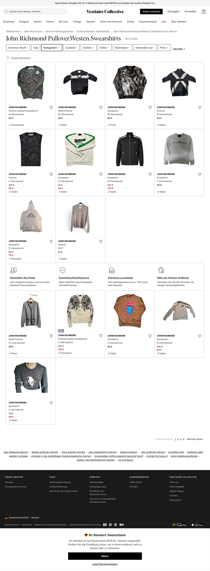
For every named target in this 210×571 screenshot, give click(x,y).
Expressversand (147, 21)
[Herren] (56, 21)
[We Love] (70, 21)
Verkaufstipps (96, 482)
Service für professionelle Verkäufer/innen (102, 500)
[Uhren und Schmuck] (124, 21)
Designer (24, 21)
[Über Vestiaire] (189, 21)
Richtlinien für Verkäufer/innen (98, 493)
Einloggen (174, 11)
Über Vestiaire (178, 21)
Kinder (130, 21)
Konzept (9, 482)
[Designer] (31, 21)
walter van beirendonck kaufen (96, 460)
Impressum (27, 524)
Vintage (77, 21)
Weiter (105, 556)
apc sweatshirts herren (103, 452)
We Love (63, 21)
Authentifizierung (58, 486)
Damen (38, 21)
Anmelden (190, 11)
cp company (125, 460)
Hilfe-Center (136, 482)
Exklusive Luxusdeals (120, 278)
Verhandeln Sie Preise (22, 278)
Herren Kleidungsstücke (59, 31)
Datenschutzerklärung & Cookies (84, 524)
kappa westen (129, 452)
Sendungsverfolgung (60, 482)
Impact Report (177, 491)
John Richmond (33, 31)
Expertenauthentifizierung (74, 278)
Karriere (174, 495)
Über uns (174, 482)
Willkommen (13, 31)
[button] (204, 11)
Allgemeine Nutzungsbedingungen (50, 524)
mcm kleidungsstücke (184, 456)
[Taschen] (97, 21)
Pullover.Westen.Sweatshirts (93, 31)
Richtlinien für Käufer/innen (64, 491)
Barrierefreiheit (12, 524)
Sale (163, 21)
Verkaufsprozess (98, 486)
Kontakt (134, 486)
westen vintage (18, 456)
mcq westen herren (73, 452)
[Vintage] (83, 21)
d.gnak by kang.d (157, 456)
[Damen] (44, 21)
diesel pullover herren (45, 452)
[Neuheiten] (17, 21)
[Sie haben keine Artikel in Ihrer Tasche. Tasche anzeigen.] (204, 11)
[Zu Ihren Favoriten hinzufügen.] (51, 107)
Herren (50, 21)
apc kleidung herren (16, 452)
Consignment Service (16, 486)
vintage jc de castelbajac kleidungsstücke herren (61, 456)
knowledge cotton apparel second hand (118, 456)
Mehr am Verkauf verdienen (173, 278)
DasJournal (175, 500)
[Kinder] (136, 21)
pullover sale (195, 452)
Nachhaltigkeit (177, 486)
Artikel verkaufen (151, 11)
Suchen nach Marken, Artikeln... (26, 11)
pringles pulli (176, 452)
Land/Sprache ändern (105, 564)
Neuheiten (8, 21)
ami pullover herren (153, 452)
